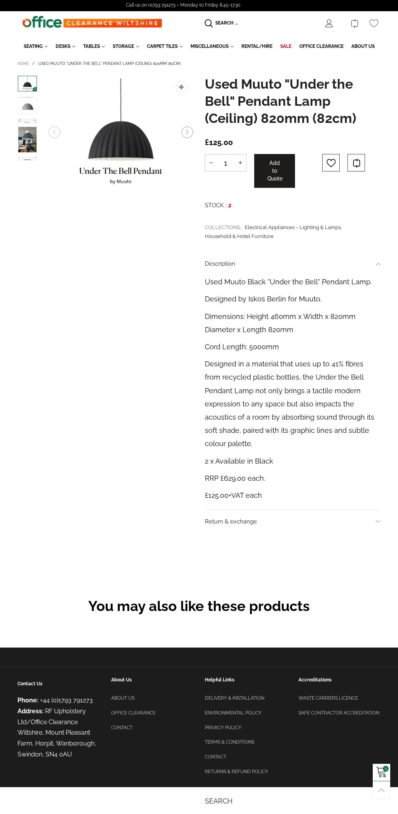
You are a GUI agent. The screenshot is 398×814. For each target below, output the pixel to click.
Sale (286, 46)
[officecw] (92, 22)
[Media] (181, 87)
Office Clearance (321, 46)
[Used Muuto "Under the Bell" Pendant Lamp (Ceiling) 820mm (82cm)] (121, 132)
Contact (122, 727)
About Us (363, 46)
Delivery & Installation (234, 698)
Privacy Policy (223, 727)
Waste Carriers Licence (328, 698)
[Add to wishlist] (331, 163)
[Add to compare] (356, 163)
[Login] (335, 23)
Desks (63, 46)
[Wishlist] (374, 23)
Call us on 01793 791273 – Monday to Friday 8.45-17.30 (183, 5)
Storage (123, 46)
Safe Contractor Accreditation (338, 713)
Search (218, 801)
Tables (91, 46)
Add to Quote (275, 170)
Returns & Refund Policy (236, 771)
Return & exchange (231, 521)
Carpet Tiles (162, 46)
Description (220, 263)
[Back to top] (381, 790)
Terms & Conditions (229, 742)
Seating (33, 46)
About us (122, 698)
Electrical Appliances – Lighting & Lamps (293, 227)
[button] (54, 132)
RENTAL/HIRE (256, 46)
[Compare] (354, 23)
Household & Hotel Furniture (239, 236)
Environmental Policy (233, 713)
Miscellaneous (209, 46)
